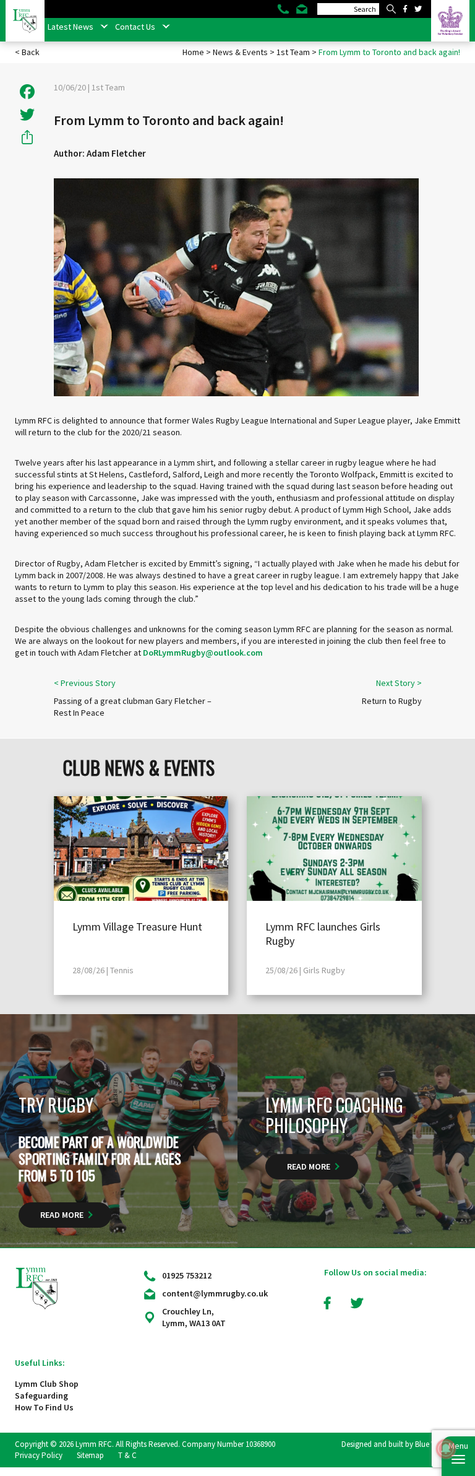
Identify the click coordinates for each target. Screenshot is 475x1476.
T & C (127, 1455)
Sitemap (90, 1455)
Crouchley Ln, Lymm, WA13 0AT (194, 1317)
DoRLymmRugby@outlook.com (203, 652)
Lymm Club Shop (47, 1383)
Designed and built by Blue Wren (394, 1444)
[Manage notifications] (446, 1449)
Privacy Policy (38, 1455)
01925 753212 (187, 1275)
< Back (27, 52)
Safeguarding (41, 1395)
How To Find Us (44, 1407)
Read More (61, 1214)
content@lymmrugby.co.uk (215, 1293)
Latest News (70, 26)
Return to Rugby (392, 700)
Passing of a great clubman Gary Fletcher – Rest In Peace (133, 706)
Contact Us (135, 26)
